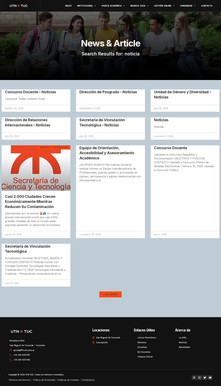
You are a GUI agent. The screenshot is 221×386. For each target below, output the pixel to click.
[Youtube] (210, 377)
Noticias (161, 120)
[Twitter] (205, 377)
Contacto (206, 5)
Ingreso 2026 (137, 5)
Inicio (68, 5)
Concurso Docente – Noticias (30, 92)
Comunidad (186, 5)
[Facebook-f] (194, 377)
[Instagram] (199, 377)
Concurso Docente (170, 148)
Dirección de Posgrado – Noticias (108, 92)
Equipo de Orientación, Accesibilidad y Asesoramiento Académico (106, 153)
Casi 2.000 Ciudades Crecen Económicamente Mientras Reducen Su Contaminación (30, 201)
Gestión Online (162, 5)
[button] (110, 294)
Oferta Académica (112, 5)
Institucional (85, 5)
